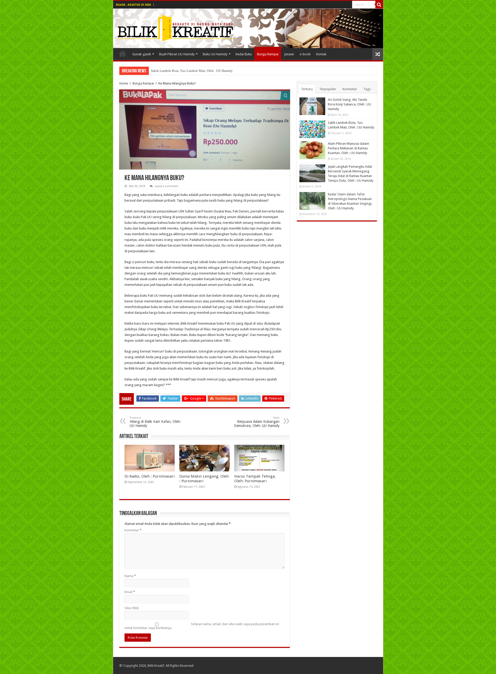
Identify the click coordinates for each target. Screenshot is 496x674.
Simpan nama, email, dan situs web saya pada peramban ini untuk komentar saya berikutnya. (202, 626)
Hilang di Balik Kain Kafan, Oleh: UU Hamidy (155, 422)
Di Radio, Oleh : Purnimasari (150, 476)
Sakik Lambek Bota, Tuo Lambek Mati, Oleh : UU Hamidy (192, 71)
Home (123, 83)
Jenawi (289, 54)
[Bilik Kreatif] (248, 28)
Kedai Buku (244, 54)
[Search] (379, 5)
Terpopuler (327, 89)
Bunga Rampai (267, 54)
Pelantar (122, 53)
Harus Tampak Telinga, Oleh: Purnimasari (255, 478)
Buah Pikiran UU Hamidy (177, 54)
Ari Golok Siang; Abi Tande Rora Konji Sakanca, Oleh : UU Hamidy (349, 104)
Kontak (321, 54)
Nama (130, 576)
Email (130, 592)
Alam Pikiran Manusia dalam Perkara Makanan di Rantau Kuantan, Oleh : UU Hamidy (348, 148)
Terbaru (307, 89)
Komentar (133, 530)
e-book (305, 54)
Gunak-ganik (141, 54)
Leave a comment (166, 186)
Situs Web (132, 608)
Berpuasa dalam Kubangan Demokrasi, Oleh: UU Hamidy (257, 422)
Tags (367, 89)
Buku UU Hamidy (215, 54)
